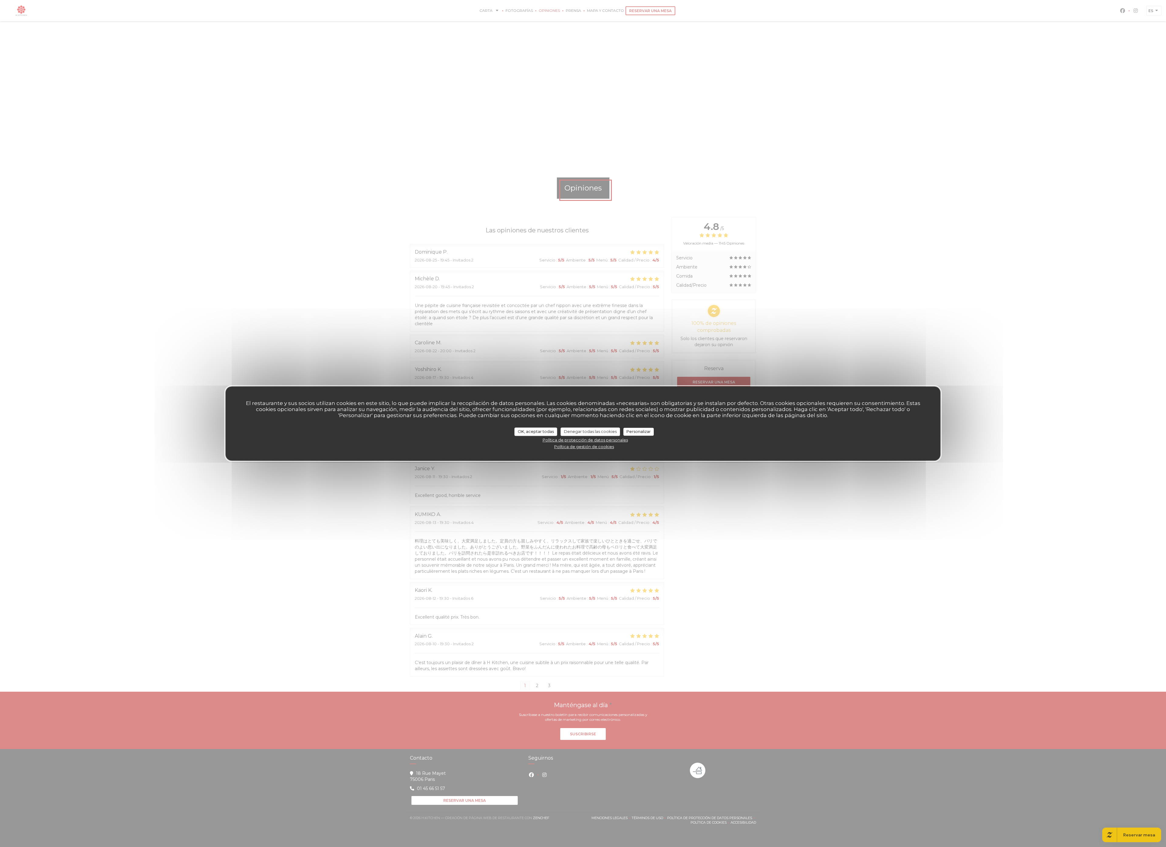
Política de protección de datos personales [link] (585, 439)
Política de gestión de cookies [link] (584, 446)
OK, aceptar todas (536, 431)
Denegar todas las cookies (590, 431)
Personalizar (638, 431)
